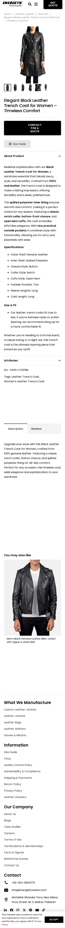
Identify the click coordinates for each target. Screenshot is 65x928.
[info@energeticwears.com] (8, 890)
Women (43, 14)
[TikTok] (43, 910)
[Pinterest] (30, 910)
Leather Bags (12, 722)
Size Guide (10, 752)
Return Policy (12, 784)
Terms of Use (12, 840)
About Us (10, 814)
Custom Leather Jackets (20, 709)
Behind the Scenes (16, 859)
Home (7, 14)
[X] (24, 910)
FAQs (7, 759)
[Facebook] (11, 910)
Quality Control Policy (18, 765)
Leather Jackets (24, 14)
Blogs (7, 820)
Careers (9, 833)
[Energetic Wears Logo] (12, 4)
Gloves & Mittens (15, 735)
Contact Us (11, 865)
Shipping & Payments (18, 778)
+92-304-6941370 (23, 883)
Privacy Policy (13, 791)
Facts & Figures (14, 852)
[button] (30, 4)
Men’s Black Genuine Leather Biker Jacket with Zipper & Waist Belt (31, 640)
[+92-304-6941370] (8, 883)
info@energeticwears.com (29, 890)
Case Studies (12, 827)
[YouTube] (37, 910)
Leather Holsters (15, 729)
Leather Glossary (15, 797)
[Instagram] (17, 910)
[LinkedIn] (5, 910)
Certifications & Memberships (23, 846)
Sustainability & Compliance (22, 771)
